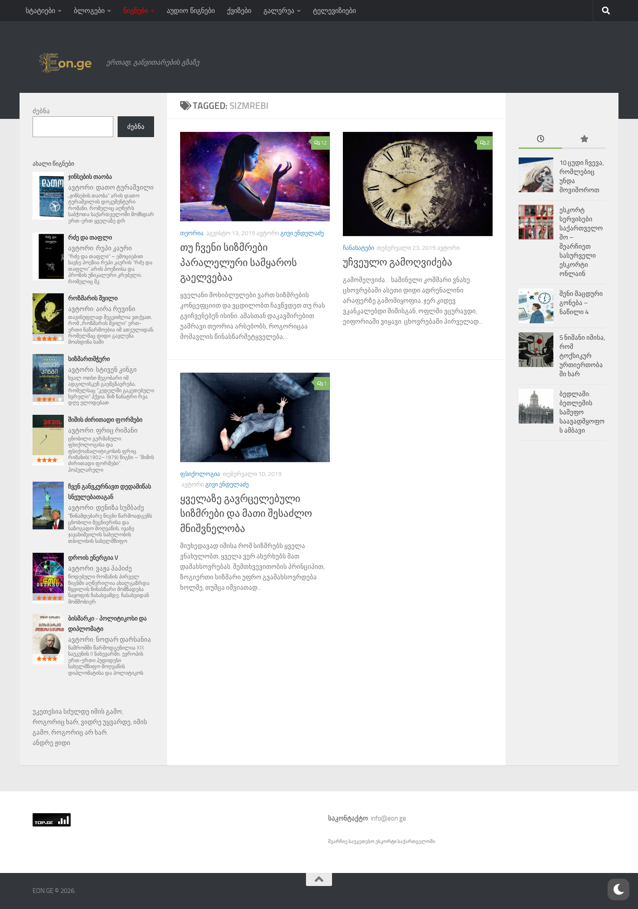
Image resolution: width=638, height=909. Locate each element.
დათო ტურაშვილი (125, 187)
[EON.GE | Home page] (65, 62)
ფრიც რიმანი (117, 430)
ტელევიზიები (334, 11)
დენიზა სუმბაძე (120, 508)
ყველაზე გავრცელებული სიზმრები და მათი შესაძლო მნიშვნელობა (246, 514)
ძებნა (41, 111)
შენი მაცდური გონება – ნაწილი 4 (581, 303)
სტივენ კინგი (116, 370)
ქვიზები (239, 11)
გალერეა (278, 11)
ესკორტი (386, 841)
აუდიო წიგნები (191, 11)
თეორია (192, 233)
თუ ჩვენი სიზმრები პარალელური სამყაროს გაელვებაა (238, 262)
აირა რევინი (115, 309)
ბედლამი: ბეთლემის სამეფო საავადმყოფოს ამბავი (582, 412)
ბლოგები (89, 11)
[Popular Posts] (583, 139)
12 (324, 143)
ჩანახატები (358, 248)
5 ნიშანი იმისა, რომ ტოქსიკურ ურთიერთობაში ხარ (582, 356)
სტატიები (40, 11)
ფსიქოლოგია (200, 474)
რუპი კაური (114, 248)
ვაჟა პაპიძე (114, 568)
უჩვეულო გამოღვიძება (397, 262)
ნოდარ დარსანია (123, 639)
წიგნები (135, 11)
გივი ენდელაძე (302, 233)
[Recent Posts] (540, 139)
